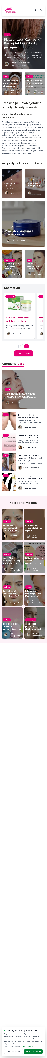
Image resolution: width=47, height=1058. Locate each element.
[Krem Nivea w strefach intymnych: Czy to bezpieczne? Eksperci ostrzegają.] (23, 224)
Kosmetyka (8, 179)
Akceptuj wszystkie (33, 1051)
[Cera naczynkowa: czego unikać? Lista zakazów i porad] (23, 389)
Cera (6, 77)
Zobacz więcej (23, 353)
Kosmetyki (31, 179)
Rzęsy (7, 35)
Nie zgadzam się (13, 1051)
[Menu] (28, 10)
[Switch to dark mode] (40, 10)
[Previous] (20, 346)
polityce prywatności (28, 1046)
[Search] (34, 10)
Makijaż (29, 77)
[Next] (26, 346)
